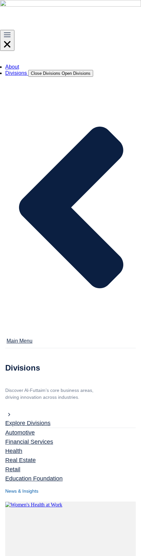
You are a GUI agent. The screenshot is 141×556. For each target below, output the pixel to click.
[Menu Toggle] (7, 40)
